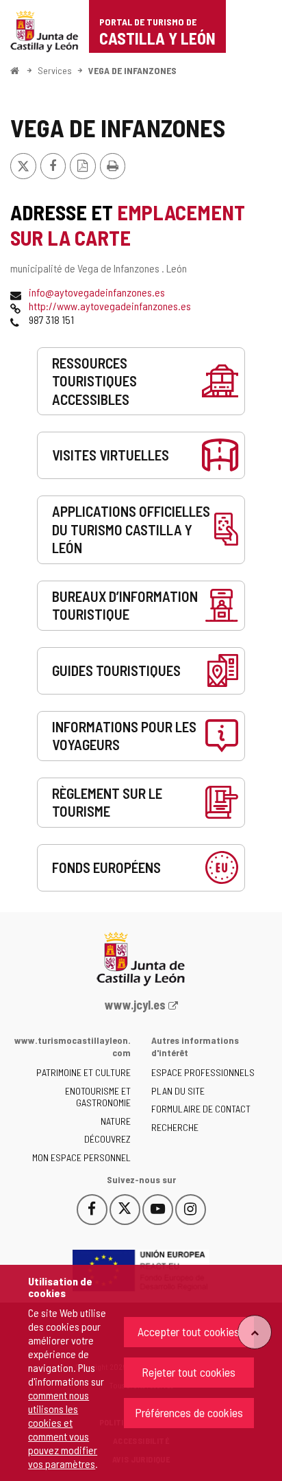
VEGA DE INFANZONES (132, 70)
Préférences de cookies (189, 1412)
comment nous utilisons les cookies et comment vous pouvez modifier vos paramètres (62, 1429)
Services (55, 70)
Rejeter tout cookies (188, 1371)
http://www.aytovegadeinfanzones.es (110, 305)
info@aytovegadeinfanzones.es (97, 292)
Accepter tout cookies (189, 1331)
